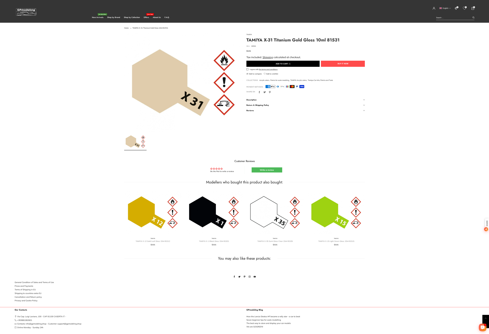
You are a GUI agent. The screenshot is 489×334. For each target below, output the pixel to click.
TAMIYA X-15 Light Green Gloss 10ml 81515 (336, 241)
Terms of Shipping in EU (25, 289)
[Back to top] (485, 318)
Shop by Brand (113, 17)
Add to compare (255, 74)
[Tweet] (264, 91)
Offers (146, 17)
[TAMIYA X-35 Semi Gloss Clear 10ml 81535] (275, 212)
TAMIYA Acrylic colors (298, 80)
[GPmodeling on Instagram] (249, 276)
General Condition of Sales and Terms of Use (34, 282)
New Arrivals (97, 17)
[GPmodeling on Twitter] (239, 276)
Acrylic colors (264, 80)
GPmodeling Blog (254, 310)
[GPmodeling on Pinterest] (244, 276)
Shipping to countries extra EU (28, 293)
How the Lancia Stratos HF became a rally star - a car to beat (273, 316)
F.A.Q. (167, 17)
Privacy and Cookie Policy (26, 300)
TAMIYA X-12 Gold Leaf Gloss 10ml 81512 (153, 241)
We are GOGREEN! (254, 326)
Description (251, 99)
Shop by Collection (132, 17)
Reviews (250, 110)
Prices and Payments (24, 286)
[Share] (259, 91)
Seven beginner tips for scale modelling (263, 320)
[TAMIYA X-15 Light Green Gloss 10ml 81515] (336, 212)
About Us (157, 17)
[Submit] (473, 17)
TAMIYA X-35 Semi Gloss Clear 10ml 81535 (275, 241)
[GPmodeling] (26, 12)
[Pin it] (270, 91)
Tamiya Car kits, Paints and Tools (320, 80)
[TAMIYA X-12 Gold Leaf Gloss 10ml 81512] (152, 212)
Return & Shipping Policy (257, 105)
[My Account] (434, 9)
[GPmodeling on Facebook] (234, 276)
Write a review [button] (267, 170)
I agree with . (264, 69)
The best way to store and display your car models (268, 323)
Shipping (268, 57)
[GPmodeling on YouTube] (254, 276)
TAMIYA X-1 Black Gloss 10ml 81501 (214, 241)
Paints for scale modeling (279, 80)
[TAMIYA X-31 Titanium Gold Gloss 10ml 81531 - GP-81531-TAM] (183, 82)
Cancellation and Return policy (28, 297)
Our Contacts (21, 310)
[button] (445, 8)
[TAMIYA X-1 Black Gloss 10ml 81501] (214, 212)
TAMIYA (249, 34)
